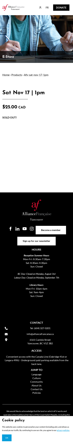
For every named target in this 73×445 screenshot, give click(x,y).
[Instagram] (31, 228)
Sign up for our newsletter (36, 238)
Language (36, 374)
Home (6, 74)
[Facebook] (10, 228)
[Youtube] (24, 228)
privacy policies (63, 430)
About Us (36, 385)
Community (36, 381)
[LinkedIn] (17, 228)
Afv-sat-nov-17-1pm (36, 74)
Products (16, 74)
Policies (36, 392)
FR (44, 5)
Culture (36, 378)
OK (6, 438)
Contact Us (36, 389)
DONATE (58, 6)
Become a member (51, 227)
